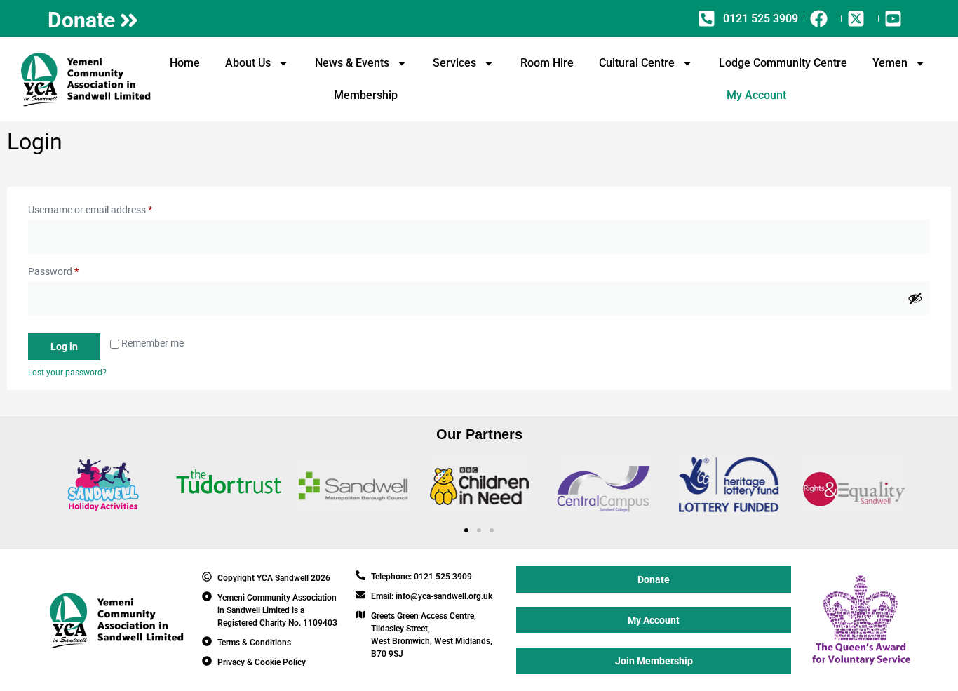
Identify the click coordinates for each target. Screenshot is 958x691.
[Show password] (915, 298)
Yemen (890, 62)
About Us (248, 62)
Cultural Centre (637, 62)
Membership (366, 95)
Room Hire (547, 62)
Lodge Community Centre (783, 62)
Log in (64, 346)
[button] (63, 487)
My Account (756, 95)
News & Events (352, 62)
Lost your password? (67, 372)
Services (454, 62)
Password (72, 269)
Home (185, 62)
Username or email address (109, 207)
